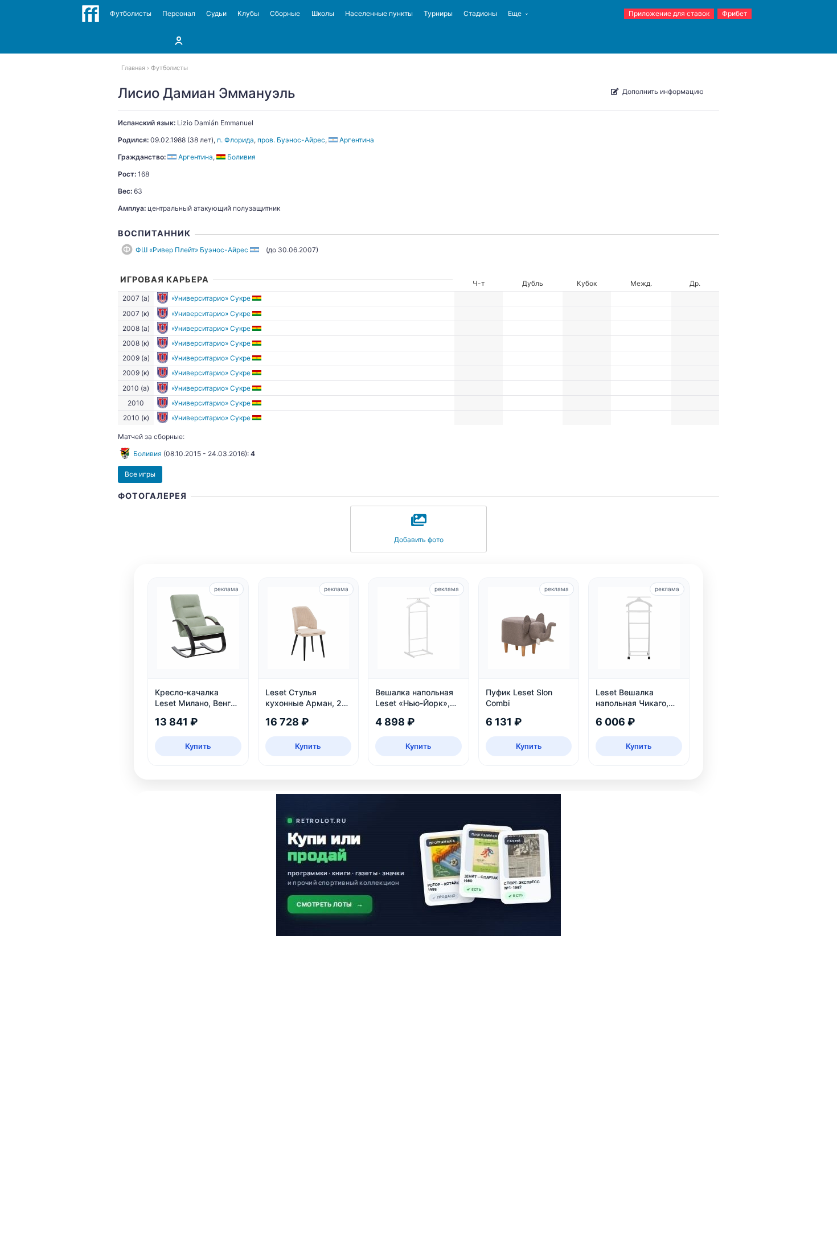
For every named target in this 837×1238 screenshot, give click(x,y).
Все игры (140, 474)
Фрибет (734, 13)
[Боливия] (257, 298)
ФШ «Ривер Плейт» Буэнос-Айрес (192, 249)
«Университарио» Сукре (211, 298)
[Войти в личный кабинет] (178, 40)
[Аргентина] (255, 249)
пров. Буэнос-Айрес (291, 140)
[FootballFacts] (90, 13)
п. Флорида (235, 140)
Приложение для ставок (669, 13)
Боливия (147, 453)
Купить (198, 746)
